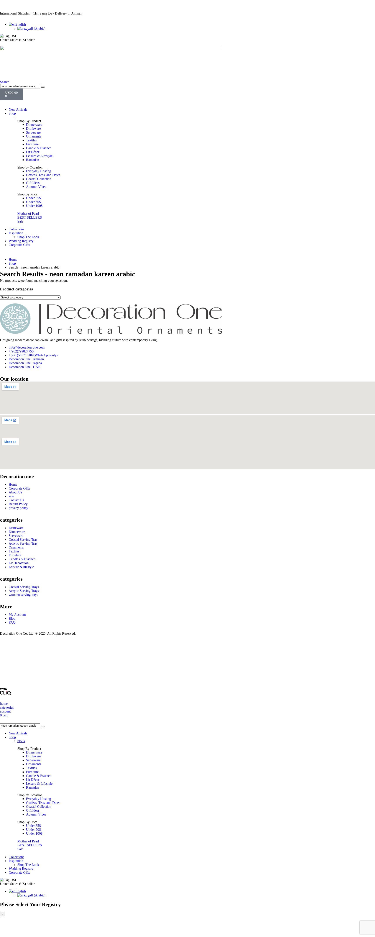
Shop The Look (28, 237)
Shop (12, 113)
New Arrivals (18, 109)
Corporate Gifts (19, 245)
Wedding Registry (21, 241)
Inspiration (16, 233)
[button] (4, 82)
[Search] (42, 87)
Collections (16, 229)
